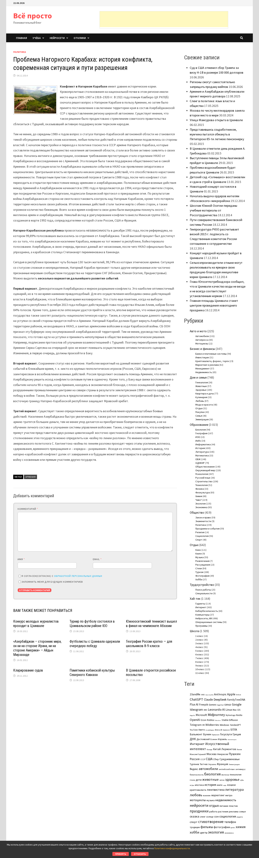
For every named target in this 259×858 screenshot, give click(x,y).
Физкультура (202, 492)
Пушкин (235, 754)
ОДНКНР (200, 462)
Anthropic (220, 694)
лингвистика (215, 790)
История (200, 448)
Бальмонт (196, 734)
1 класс (199, 636)
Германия (215, 735)
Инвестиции (202, 357)
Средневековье (230, 759)
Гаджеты (200, 603)
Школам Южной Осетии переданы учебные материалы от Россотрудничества (213, 210)
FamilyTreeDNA (236, 699)
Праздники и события (207, 528)
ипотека (199, 785)
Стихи (198, 568)
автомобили (208, 769)
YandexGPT (235, 724)
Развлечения (202, 561)
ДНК (193, 739)
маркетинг (218, 795)
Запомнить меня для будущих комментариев (52, 581)
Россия (195, 759)
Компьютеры (202, 614)
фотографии (222, 827)
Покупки (200, 412)
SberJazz (218, 720)
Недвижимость (203, 372)
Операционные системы (208, 622)
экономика (229, 833)
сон (216, 816)
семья (242, 811)
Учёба (37, 38)
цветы (203, 832)
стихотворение (211, 821)
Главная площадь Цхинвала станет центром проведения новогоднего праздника (214, 305)
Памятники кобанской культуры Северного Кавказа (92, 672)
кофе (224, 785)
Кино (198, 549)
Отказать (140, 854)
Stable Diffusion (230, 720)
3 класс (199, 643)
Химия (198, 496)
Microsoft (201, 715)
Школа (194, 631)
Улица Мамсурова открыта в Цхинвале (216, 120)
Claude (208, 699)
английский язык (227, 769)
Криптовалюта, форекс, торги (212, 361)
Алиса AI (218, 730)
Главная (21, 38)
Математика (202, 455)
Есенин (213, 739)
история (210, 785)
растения (223, 811)
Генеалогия (201, 382)
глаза (192, 780)
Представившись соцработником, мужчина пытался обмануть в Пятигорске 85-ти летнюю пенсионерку (217, 134)
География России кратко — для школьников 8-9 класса (149, 643)
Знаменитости (203, 521)
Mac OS (237, 709)
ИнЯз (198, 440)
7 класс (199, 658)
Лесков (239, 749)
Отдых (199, 408)
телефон (230, 822)
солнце (210, 816)
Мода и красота (204, 404)
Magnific (192, 715)
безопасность (197, 774)
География (201, 433)
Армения (30, 476)
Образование (199, 425)
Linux (229, 710)
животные (210, 779)
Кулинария (201, 397)
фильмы (207, 827)
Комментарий (28, 508)
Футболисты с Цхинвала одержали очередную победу (95, 643)
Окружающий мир (205, 470)
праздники (199, 811)
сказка (194, 816)
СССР (202, 759)
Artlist (238, 694)
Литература (202, 451)
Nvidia (239, 715)
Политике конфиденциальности (172, 848)
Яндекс (194, 769)
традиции (195, 827)
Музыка (199, 557)
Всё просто (32, 15)
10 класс (200, 669)
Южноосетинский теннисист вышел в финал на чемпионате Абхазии (151, 623)
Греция (237, 734)
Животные (201, 386)
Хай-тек (195, 599)
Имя (21, 559)
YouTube (194, 729)
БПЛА (233, 729)
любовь (196, 795)
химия (241, 827)
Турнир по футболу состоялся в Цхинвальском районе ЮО (92, 623)
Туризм (199, 572)
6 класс (199, 654)
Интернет (200, 607)
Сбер (216, 759)
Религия (199, 532)
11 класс (200, 673)
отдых (214, 805)
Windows (224, 724)
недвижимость (225, 800)
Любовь (199, 401)
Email (97, 559)
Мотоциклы (201, 343)
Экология (200, 503)
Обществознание (205, 466)
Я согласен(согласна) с (61, 576)
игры (192, 785)
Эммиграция (202, 419)
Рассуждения (202, 564)
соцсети (240, 817)
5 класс (199, 650)
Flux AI (194, 704)
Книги (198, 553)
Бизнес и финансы (202, 349)
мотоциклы (198, 800)
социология (227, 816)
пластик (233, 805)
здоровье (232, 779)
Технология (201, 485)
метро (228, 795)
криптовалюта (198, 789)
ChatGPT (196, 699)
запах (221, 780)
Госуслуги (226, 734)
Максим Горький (198, 754)
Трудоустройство (202, 585)
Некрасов (222, 754)
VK (203, 724)
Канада (209, 749)
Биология (200, 429)
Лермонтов (228, 749)
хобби (194, 832)
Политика (19, 52)
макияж (207, 795)
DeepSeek (220, 699)
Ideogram (196, 709)
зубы (242, 780)
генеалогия (235, 774)
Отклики (80, 38)
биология (212, 774)
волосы (225, 774)
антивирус (240, 769)
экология (216, 832)
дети (199, 779)
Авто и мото (198, 331)
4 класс (199, 647)
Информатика (203, 444)
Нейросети (57, 38)
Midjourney (216, 714)
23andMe (195, 694)
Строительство (203, 481)
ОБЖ (198, 459)
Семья (198, 415)
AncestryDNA (209, 695)
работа (213, 811)
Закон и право (203, 517)
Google (236, 704)
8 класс (199, 661)
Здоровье (200, 389)
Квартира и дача (204, 393)
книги (219, 785)
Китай (217, 749)
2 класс (199, 639)
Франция (222, 764)
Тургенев (194, 764)
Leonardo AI (216, 709)
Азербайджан (210, 730)
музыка (210, 800)
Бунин (207, 734)
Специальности (203, 593)
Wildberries (212, 724)
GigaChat (220, 705)
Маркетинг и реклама (207, 364)
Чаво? (198, 499)
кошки (231, 785)
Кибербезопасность (206, 611)
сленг (202, 816)
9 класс (199, 665)
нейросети (199, 805)
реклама (233, 811)
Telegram (196, 724)
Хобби (198, 579)
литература (234, 789)
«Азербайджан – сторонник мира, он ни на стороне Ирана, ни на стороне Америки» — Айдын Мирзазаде (37, 648)
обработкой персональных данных (78, 576)
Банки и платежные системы (211, 353)
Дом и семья (198, 377)
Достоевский (203, 739)
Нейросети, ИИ (203, 618)
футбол (233, 827)
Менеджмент (202, 368)
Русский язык (202, 477)
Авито (201, 729)
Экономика (201, 507)
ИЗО (197, 437)
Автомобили (202, 336)
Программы (201, 625)
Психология (201, 474)
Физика (199, 488)
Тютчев (204, 764)
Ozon (203, 720)
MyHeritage (230, 715)
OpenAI (195, 720)
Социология (202, 536)
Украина (212, 764)
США (209, 759)
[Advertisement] (164, 19)
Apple (231, 694)
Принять (120, 854)
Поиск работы (203, 589)
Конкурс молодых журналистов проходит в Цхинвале (36, 623)
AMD (203, 694)
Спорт (198, 539)
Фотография (202, 575)
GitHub (227, 704)
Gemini (212, 704)
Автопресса (201, 339)
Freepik (203, 704)
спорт (194, 822)
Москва (211, 754)
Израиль (222, 739)
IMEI (205, 710)
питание (224, 805)
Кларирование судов (28, 670)
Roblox (210, 720)
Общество (197, 512)
